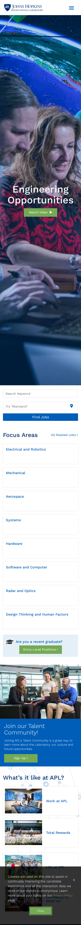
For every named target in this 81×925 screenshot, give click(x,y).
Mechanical (15, 473)
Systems (13, 520)
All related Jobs (64, 435)
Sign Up (20, 758)
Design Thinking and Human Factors (37, 614)
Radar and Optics (21, 591)
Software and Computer (26, 567)
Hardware (14, 543)
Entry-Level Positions (40, 649)
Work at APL (56, 801)
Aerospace (15, 496)
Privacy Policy (63, 895)
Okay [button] (40, 911)
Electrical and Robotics (26, 449)
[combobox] (40, 393)
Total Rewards (58, 832)
